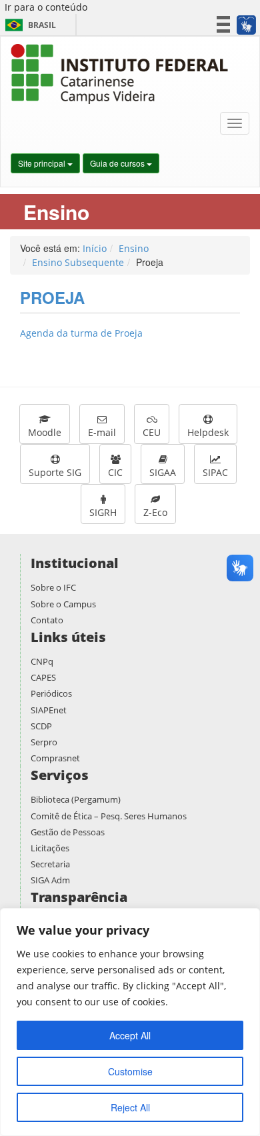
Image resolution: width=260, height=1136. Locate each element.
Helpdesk (208, 432)
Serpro (44, 742)
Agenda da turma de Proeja (81, 333)
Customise (130, 1071)
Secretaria (50, 864)
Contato (47, 620)
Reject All (130, 1107)
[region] (130, 1022)
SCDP (41, 726)
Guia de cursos (118, 163)
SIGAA (162, 472)
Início (95, 248)
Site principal (42, 163)
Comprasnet (55, 758)
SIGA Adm (50, 880)
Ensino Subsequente (78, 262)
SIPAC (215, 472)
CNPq (42, 661)
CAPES (43, 677)
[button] (245, 24)
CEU (152, 432)
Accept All (130, 1035)
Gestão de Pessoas (68, 832)
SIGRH (103, 512)
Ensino (134, 248)
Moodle (44, 432)
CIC (115, 472)
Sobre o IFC (53, 587)
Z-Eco (155, 512)
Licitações (50, 848)
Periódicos (51, 693)
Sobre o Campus (63, 604)
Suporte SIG (55, 472)
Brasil (28, 25)
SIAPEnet (49, 710)
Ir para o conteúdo (46, 7)
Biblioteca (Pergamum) (76, 799)
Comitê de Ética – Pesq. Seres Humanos (109, 816)
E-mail (102, 432)
